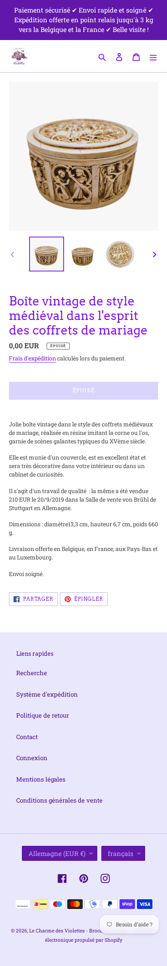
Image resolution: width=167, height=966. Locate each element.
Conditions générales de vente (59, 800)
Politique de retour (42, 715)
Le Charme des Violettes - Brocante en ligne (79, 930)
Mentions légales (40, 779)
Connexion (31, 758)
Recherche (31, 673)
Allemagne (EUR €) (57, 853)
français (120, 853)
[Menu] (153, 56)
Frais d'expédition (32, 358)
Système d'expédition (47, 694)
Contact (27, 737)
